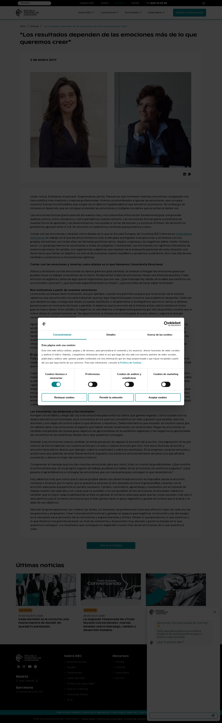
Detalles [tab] (111, 334)
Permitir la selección (111, 397)
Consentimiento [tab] (62, 334)
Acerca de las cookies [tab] (159, 334)
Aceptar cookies (158, 397)
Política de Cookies (130, 363)
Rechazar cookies (64, 397)
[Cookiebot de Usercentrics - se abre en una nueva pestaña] (166, 323)
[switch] (92, 384)
